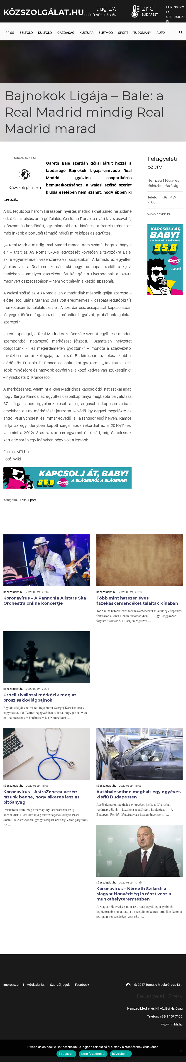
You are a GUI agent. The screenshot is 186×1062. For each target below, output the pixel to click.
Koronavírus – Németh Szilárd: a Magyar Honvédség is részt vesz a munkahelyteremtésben (133, 894)
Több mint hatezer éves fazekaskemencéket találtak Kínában (137, 601)
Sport (32, 500)
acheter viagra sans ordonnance (149, 186)
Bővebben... (121, 1053)
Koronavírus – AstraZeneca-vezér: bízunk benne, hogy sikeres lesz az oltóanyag (41, 797)
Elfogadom (66, 1053)
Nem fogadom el (93, 1053)
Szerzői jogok (60, 984)
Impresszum (12, 984)
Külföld (45, 32)
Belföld (26, 32)
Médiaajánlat (36, 984)
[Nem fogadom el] (180, 1051)
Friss (10, 32)
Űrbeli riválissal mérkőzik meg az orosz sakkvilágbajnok (40, 698)
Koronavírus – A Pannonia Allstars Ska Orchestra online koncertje (44, 601)
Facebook (82, 984)
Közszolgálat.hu (24, 187)
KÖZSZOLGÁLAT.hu (43, 12)
